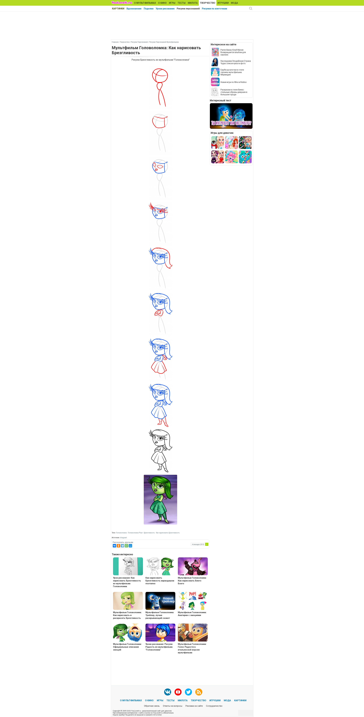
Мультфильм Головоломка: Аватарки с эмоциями (192, 614)
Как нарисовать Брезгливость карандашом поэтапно (159, 581)
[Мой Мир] (130, 545)
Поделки (148, 8)
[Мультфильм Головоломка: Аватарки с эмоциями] (193, 601)
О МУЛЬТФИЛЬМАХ (145, 3)
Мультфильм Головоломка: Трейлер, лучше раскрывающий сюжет (159, 615)
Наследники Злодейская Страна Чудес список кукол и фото (236, 62)
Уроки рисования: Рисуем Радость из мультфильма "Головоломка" (158, 647)
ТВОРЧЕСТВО (207, 3)
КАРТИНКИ (118, 8)
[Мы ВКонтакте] (167, 692)
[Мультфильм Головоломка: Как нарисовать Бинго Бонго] (193, 566)
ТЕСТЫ (182, 3)
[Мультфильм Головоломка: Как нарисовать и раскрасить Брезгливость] (128, 601)
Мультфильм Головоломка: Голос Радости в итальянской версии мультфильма (192, 648)
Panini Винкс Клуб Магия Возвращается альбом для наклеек (233, 52)
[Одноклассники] (118, 545)
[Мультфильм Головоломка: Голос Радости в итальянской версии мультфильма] (193, 633)
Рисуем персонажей (188, 8)
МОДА (234, 3)
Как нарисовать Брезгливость (168, 533)
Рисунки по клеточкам (214, 8)
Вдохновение (134, 8)
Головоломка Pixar (135, 533)
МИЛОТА (193, 3)
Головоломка (121, 533)
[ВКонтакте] (114, 545)
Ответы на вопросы (172, 706)
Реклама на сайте (194, 706)
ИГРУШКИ (223, 3)
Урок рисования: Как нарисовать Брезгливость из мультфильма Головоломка (127, 582)
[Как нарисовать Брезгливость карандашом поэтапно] (160, 566)
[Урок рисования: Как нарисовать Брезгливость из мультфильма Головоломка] (128, 566)
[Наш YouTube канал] (178, 692)
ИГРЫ (172, 3)
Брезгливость (149, 533)
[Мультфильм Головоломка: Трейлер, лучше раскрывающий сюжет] (160, 601)
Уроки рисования (165, 8)
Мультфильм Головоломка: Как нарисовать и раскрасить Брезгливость (127, 615)
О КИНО (162, 3)
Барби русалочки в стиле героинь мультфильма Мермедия (232, 72)
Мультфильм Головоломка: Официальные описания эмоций (127, 647)
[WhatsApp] (126, 545)
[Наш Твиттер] (188, 692)
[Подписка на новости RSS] (198, 692)
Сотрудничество (214, 706)
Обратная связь (152, 706)
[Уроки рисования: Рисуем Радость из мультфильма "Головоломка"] (160, 633)
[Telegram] (122, 545)
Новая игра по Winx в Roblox (234, 82)
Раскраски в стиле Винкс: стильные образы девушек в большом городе (234, 92)
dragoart (123, 538)
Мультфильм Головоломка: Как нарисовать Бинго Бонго (192, 581)
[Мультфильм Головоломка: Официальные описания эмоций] (128, 633)
